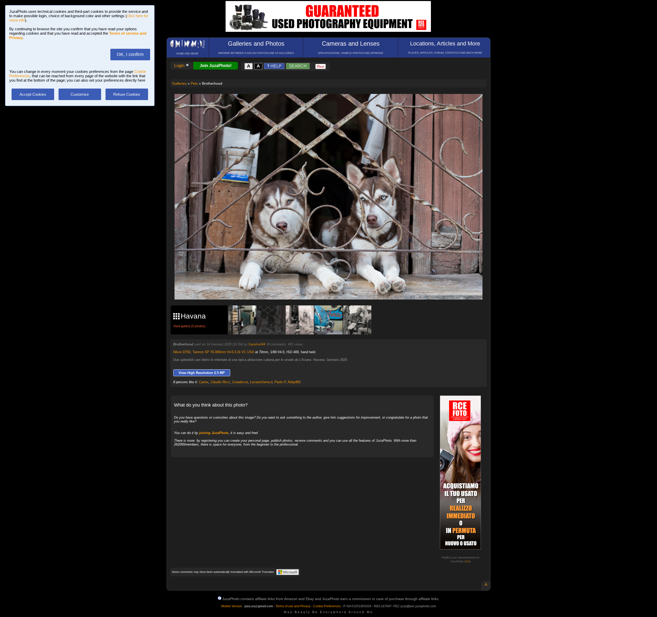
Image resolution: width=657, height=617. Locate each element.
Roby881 (294, 382)
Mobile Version (231, 606)
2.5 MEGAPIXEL (332, 289)
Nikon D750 (181, 352)
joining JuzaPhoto (213, 433)
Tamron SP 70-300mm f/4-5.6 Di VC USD (223, 352)
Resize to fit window (332, 103)
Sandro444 (256, 344)
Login (180, 65)
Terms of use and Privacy (293, 606)
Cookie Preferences (327, 606)
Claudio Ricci (220, 382)
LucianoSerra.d (261, 382)
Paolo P (280, 382)
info (467, 561)
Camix (203, 382)
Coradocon (240, 382)
